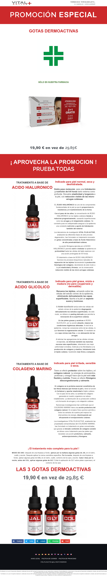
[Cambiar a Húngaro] (48, 554)
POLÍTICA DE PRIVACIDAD (67, 559)
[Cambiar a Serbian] (61, 554)
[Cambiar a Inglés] (36, 554)
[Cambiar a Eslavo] (52, 554)
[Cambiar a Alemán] (39, 554)
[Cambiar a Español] (45, 554)
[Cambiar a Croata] (58, 554)
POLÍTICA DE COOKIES (49, 559)
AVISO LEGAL (35, 559)
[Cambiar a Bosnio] (64, 554)
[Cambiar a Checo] (71, 554)
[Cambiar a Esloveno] (55, 554)
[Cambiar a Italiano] (42, 554)
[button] (18, 541)
